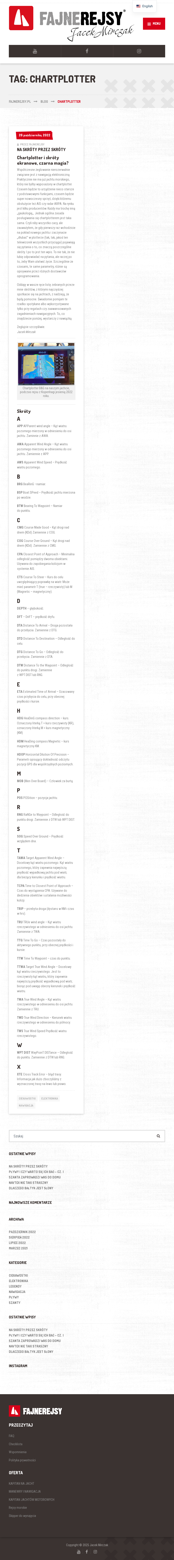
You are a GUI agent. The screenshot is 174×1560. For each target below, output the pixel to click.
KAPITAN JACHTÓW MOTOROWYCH (31, 1499)
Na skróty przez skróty (41, 149)
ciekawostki (27, 1098)
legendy (15, 1286)
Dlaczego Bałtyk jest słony (31, 1188)
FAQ (11, 1436)
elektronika (49, 1098)
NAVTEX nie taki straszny (28, 1183)
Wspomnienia (18, 1452)
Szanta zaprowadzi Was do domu (35, 1177)
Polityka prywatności (22, 1460)
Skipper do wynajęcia (22, 1516)
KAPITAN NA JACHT (21, 1483)
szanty (14, 1303)
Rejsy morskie (18, 1507)
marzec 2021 (18, 1248)
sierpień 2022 (19, 1237)
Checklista (15, 1444)
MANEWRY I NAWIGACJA (25, 1491)
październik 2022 (22, 1232)
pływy (14, 1297)
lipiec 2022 (17, 1243)
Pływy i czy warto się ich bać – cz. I (36, 1172)
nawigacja (26, 1105)
